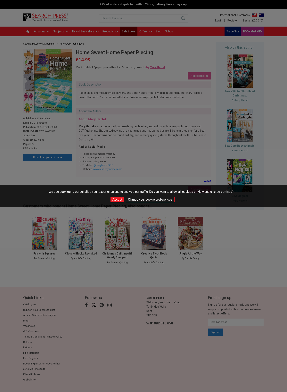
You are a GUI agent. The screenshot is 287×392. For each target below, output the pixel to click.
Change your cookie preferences (150, 199)
